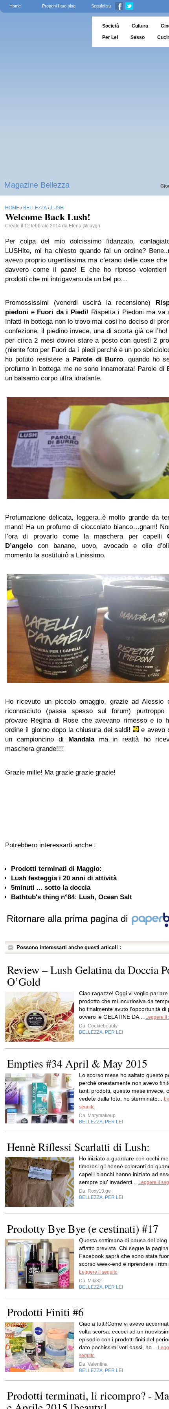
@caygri (91, 226)
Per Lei (110, 37)
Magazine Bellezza (37, 185)
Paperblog (43, 31)
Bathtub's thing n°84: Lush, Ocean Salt (71, 897)
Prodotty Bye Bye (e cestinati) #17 (82, 1228)
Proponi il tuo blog (58, 6)
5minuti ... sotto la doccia (50, 887)
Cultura (140, 26)
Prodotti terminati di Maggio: (56, 868)
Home (15, 6)
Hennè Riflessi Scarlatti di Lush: (78, 1146)
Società (110, 26)
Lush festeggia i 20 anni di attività (64, 878)
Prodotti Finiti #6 (45, 1311)
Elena (75, 226)
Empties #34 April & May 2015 (77, 1063)
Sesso (137, 37)
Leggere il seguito (98, 1272)
